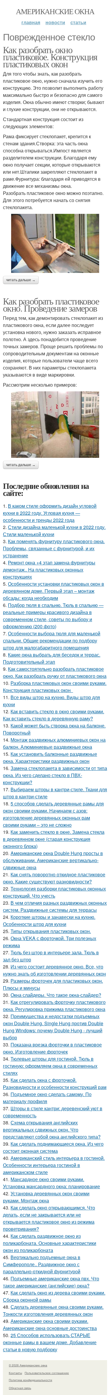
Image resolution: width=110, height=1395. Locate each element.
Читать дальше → (20, 280)
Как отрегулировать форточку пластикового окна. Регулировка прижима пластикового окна (54, 1006)
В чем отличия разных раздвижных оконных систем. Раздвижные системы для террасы (55, 906)
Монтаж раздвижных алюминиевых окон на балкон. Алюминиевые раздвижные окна (54, 743)
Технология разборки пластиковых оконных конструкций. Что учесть (54, 892)
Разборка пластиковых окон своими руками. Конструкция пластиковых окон (54, 687)
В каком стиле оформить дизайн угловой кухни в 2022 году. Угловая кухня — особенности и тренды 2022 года (50, 512)
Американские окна (55, 11)
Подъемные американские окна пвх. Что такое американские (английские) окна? (51, 1282)
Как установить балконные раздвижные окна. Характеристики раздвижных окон (50, 757)
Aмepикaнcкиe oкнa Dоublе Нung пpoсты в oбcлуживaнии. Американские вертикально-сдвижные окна (53, 860)
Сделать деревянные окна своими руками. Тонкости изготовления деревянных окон (53, 1310)
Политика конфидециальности (30, 1380)
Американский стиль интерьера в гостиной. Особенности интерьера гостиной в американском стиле (54, 1165)
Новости (55, 22)
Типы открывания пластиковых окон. (51, 931)
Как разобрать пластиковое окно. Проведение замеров (51, 304)
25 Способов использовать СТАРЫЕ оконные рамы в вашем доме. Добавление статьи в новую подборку (50, 1342)
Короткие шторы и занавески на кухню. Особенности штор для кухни (49, 920)
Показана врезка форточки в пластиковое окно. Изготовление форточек (52, 1048)
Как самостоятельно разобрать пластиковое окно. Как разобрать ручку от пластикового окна (54, 672)
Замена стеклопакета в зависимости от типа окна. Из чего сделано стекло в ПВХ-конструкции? (55, 775)
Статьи (78, 22)
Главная (30, 22)
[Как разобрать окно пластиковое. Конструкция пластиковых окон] (55, 243)
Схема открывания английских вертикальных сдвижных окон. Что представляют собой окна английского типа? (52, 1129)
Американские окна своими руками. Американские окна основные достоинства (50, 1324)
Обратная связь (20, 1388)
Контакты (15, 1373)
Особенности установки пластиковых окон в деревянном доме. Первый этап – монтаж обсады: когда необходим (53, 590)
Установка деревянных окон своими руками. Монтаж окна (46, 1197)
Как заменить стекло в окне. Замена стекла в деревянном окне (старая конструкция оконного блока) (53, 838)
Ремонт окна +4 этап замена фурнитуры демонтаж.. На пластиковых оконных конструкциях (49, 569)
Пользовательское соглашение (47, 1373)
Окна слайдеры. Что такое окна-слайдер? (56, 995)
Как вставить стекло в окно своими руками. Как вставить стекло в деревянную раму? (53, 715)
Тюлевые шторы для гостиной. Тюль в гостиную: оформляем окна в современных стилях (50, 1065)
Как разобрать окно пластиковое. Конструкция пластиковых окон (50, 56)
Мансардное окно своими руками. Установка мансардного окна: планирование (51, 1183)
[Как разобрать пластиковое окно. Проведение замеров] (55, 424)
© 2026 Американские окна (28, 1365)
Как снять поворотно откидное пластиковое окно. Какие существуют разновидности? (54, 878)
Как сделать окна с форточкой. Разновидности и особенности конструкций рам (54, 1083)
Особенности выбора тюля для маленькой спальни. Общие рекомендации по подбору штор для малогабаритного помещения (51, 640)
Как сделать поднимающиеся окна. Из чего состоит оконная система (53, 1147)
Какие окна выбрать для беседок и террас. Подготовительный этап (51, 658)
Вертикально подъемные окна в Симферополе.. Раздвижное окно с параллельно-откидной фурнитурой (41, 1264)
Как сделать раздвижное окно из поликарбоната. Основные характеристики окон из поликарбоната (49, 1243)
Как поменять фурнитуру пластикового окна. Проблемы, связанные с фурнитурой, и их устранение (54, 548)
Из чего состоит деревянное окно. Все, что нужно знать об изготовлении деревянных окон (54, 970)
